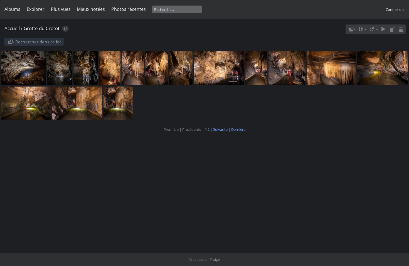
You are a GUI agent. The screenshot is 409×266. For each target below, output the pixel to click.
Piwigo (215, 259)
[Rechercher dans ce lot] (351, 29)
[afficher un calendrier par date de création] (401, 29)
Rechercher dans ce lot (38, 42)
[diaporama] (383, 29)
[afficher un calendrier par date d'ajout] (392, 29)
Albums (12, 9)
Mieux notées (91, 9)
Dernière (238, 129)
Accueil (12, 28)
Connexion (395, 9)
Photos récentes (128, 9)
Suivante (220, 129)
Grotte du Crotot (42, 28)
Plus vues (61, 9)
